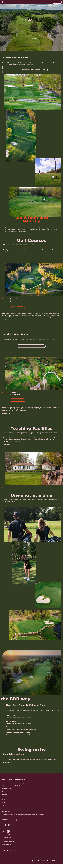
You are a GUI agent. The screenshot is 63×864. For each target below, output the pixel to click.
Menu (6, 2)
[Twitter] (9, 825)
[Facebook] (2, 825)
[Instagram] (5, 825)
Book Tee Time (17, 306)
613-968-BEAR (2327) (7, 843)
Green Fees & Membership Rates (33, 69)
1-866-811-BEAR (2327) (7, 844)
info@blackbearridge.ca (8, 841)
